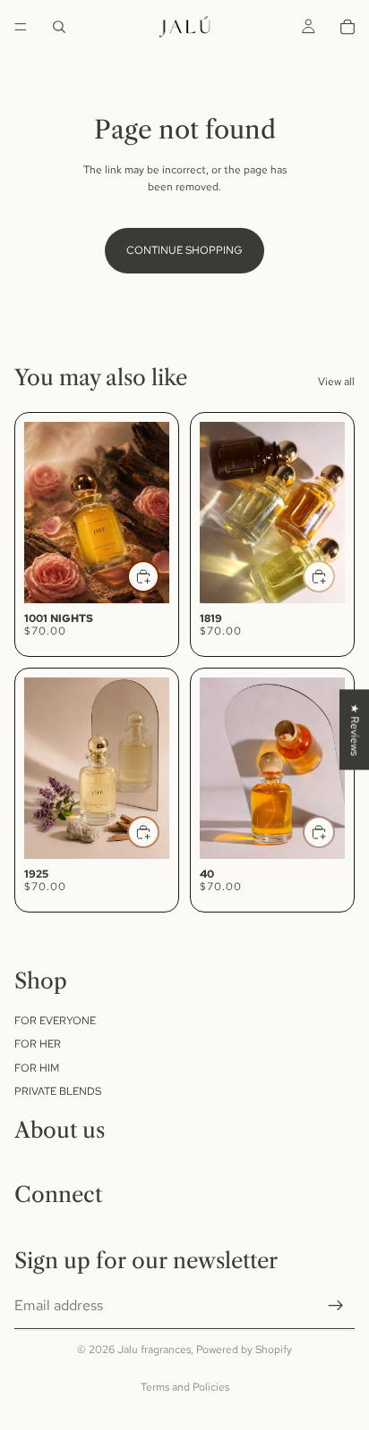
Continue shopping (184, 250)
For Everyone (55, 1021)
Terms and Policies (185, 1387)
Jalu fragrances (154, 1349)
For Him (36, 1068)
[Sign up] (336, 1306)
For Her (37, 1045)
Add (158, 576)
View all (336, 381)
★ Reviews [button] (355, 729)
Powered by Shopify (244, 1349)
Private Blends (57, 1091)
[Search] (59, 26)
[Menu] (20, 26)
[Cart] (347, 26)
